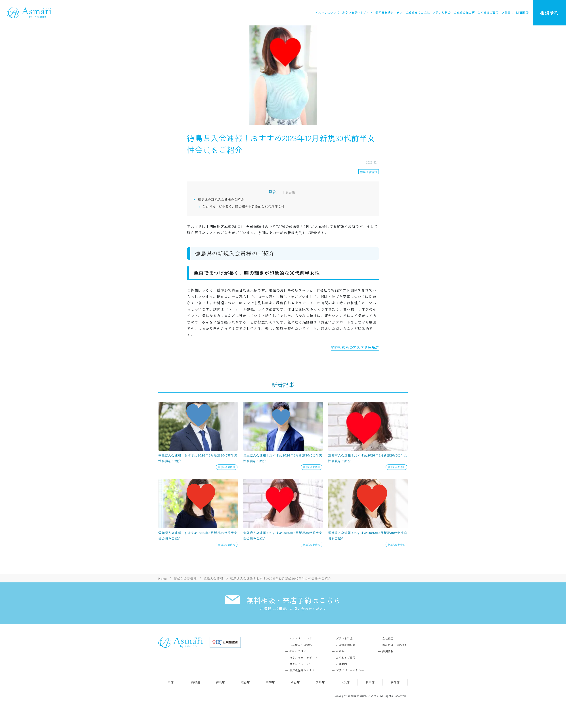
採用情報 (388, 651)
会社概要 (388, 638)
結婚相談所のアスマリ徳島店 (355, 347)
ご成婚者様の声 (464, 12)
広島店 (320, 682)
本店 (171, 682)
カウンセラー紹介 (300, 664)
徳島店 (220, 682)
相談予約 (549, 13)
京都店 (395, 682)
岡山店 (295, 682)
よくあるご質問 (488, 12)
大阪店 (345, 682)
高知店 (270, 682)
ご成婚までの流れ (417, 12)
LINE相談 (522, 12)
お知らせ (341, 651)
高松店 (195, 682)
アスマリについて (327, 12)
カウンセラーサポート (357, 12)
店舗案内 (507, 12)
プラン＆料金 (441, 12)
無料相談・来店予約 (395, 645)
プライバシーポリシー (350, 670)
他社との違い (297, 651)
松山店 (245, 682)
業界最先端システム (389, 12)
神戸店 (370, 682)
